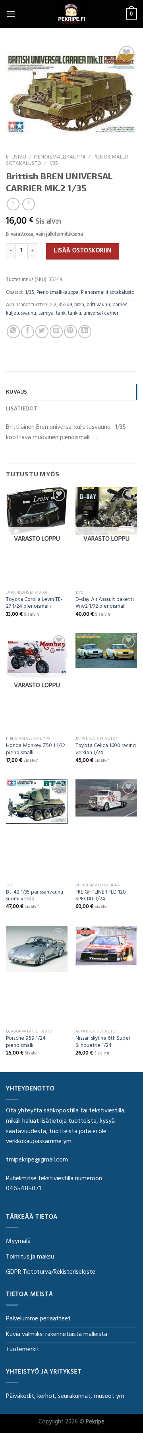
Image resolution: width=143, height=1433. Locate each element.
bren (79, 305)
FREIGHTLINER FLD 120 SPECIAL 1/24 (100, 897)
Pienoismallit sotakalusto (107, 293)
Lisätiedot (22, 408)
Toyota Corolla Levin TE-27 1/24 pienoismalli (34, 604)
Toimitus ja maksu (30, 1257)
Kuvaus (16, 391)
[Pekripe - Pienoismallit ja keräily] (71, 14)
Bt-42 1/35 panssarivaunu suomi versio (34, 897)
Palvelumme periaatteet (38, 1319)
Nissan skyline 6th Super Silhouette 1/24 (102, 1043)
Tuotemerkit (22, 1350)
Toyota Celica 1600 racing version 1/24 (105, 750)
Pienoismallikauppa (60, 158)
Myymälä (18, 1242)
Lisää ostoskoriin (82, 251)
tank (61, 314)
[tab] (71, 392)
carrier (119, 305)
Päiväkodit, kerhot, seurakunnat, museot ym (65, 1397)
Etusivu (16, 158)
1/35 (53, 164)
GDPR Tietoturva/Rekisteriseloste (50, 1272)
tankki (74, 314)
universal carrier (100, 314)
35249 (65, 305)
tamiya (46, 314)
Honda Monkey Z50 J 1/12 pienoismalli (35, 750)
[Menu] (10, 14)
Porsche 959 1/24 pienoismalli (26, 1043)
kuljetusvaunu (21, 314)
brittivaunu (98, 305)
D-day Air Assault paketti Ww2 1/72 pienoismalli (104, 604)
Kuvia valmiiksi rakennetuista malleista (56, 1335)
